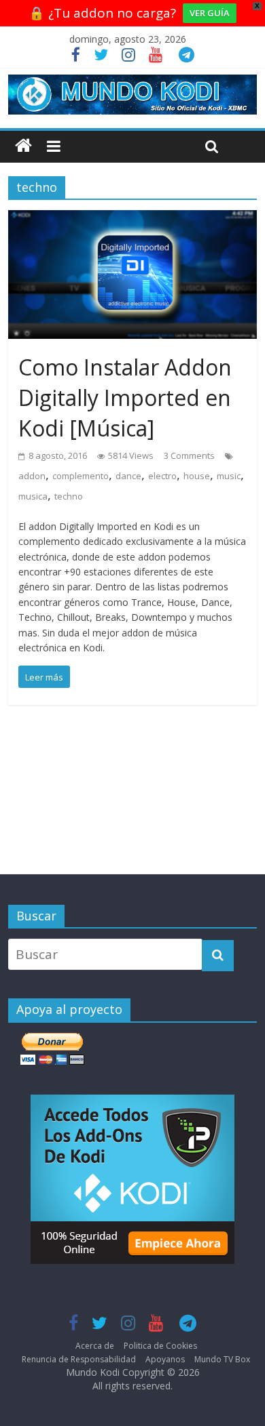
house (196, 476)
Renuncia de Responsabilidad (79, 1359)
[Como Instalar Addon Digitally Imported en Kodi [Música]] (133, 220)
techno (68, 496)
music (229, 476)
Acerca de (94, 1345)
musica (33, 496)
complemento (80, 476)
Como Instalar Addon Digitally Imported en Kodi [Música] (125, 397)
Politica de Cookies (160, 1345)
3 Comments (189, 455)
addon (32, 476)
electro (162, 476)
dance (128, 476)
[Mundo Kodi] (23, 146)
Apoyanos (165, 1359)
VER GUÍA (210, 13)
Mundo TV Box (222, 1359)
